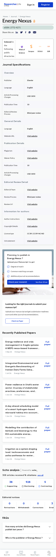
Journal (14, 16)
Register (45, 4)
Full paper (47, 343)
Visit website (32, 136)
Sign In (30, 4)
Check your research (28, 282)
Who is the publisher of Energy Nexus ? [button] (24, 538)
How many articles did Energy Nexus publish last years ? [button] (22, 528)
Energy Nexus (25, 16)
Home (5, 16)
